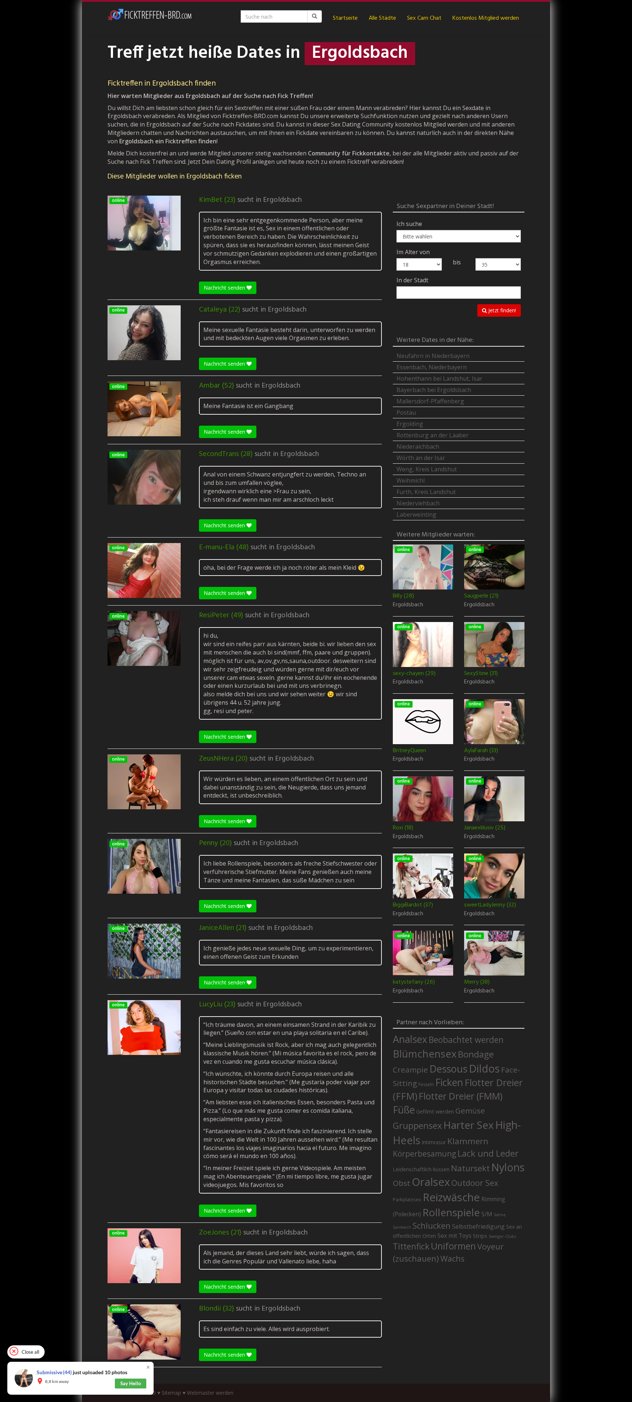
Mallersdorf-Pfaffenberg (430, 401)
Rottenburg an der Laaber (432, 435)
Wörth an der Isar (420, 458)
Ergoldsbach (282, 200)
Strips (480, 1235)
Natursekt (470, 1168)
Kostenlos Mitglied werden (485, 18)
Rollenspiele (451, 1212)
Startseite (345, 18)
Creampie (410, 1069)
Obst (401, 1183)
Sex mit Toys (454, 1236)
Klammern (467, 1141)
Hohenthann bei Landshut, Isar (439, 378)
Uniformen (453, 1246)
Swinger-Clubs (502, 1236)
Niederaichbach (417, 446)
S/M (486, 1214)
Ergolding (409, 424)
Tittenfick (411, 1246)
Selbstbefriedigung (478, 1226)
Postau (406, 412)
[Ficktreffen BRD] (149, 18)
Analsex (410, 1039)
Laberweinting (416, 514)
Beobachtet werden (466, 1039)
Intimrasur (434, 1142)
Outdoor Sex (474, 1182)
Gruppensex (417, 1125)
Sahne (500, 1214)
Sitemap (171, 1392)
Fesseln (426, 1084)
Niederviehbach (418, 503)
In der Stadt (412, 280)
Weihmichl (410, 480)
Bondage (476, 1054)
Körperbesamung (424, 1154)
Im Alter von (413, 252)
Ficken (449, 1082)
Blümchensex (424, 1053)
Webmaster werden (210, 1392)
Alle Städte (382, 18)
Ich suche (409, 224)
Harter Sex (468, 1125)
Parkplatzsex (407, 1199)
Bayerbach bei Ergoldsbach (433, 390)
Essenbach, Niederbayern (431, 367)
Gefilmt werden (435, 1111)
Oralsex (431, 1182)
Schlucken (432, 1225)
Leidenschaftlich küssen (421, 1169)
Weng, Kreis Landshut (426, 469)
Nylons (507, 1167)
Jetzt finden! (501, 310)
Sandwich (402, 1227)
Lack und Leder (488, 1153)
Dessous (448, 1068)
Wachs (452, 1258)
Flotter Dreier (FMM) (461, 1096)
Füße (404, 1109)
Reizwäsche (451, 1197)
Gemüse (470, 1110)
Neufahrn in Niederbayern (433, 356)
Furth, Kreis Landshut (426, 492)
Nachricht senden (225, 287)
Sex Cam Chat (424, 18)
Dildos (484, 1068)
